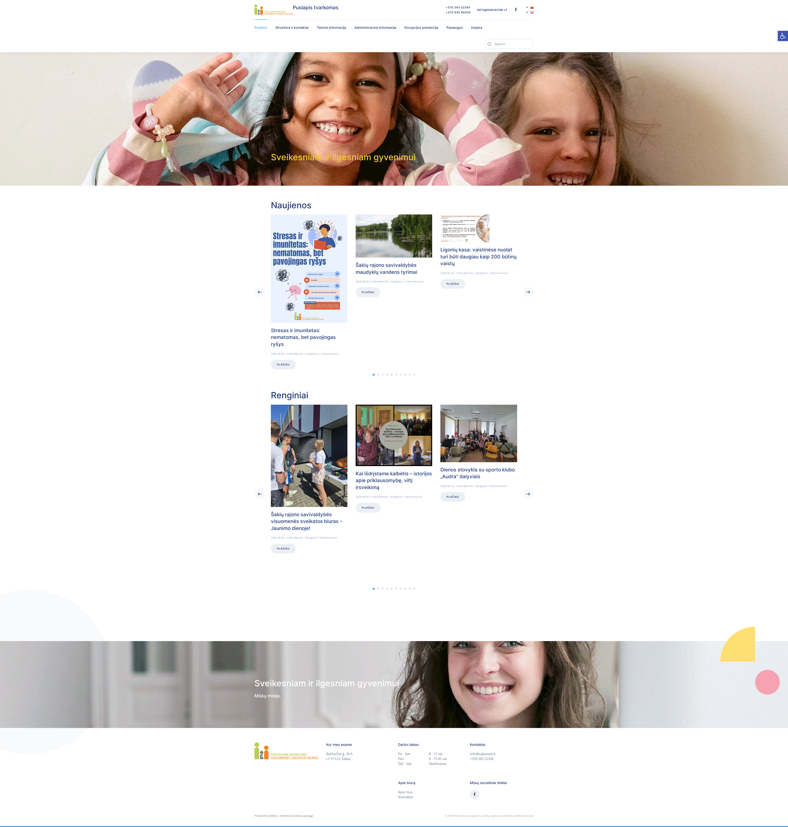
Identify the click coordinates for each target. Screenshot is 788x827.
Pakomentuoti (330, 354)
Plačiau (283, 364)
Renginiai (311, 537)
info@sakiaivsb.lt (492, 10)
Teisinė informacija (331, 27)
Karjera (476, 27)
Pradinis (260, 27)
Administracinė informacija (375, 27)
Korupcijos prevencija (421, 27)
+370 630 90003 (458, 12)
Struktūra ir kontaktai (292, 27)
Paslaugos (455, 27)
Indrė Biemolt (295, 354)
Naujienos (312, 354)
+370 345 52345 (458, 7)
